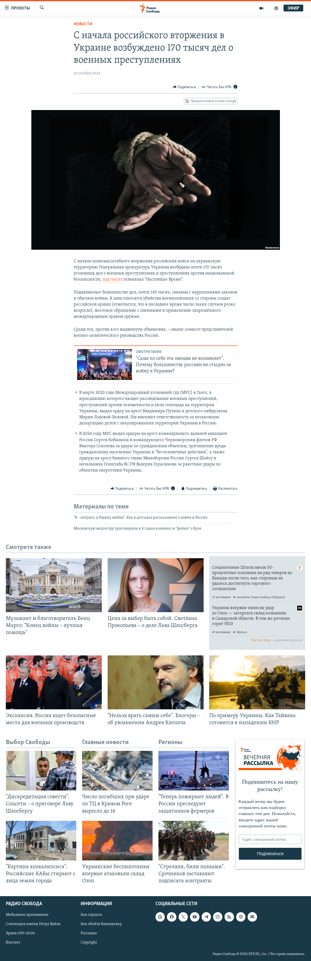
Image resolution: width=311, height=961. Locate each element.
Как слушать (91, 915)
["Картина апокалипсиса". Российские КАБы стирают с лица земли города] (41, 840)
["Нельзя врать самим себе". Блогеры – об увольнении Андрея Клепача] (156, 682)
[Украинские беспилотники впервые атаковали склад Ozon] (117, 840)
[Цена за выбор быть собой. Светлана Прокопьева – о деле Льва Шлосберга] (156, 585)
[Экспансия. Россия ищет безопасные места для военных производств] (54, 682)
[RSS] (229, 917)
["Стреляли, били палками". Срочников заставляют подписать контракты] (193, 840)
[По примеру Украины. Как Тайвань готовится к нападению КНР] (257, 682)
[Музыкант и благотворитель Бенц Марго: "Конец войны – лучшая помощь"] (54, 585)
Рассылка (89, 933)
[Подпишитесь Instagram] (217, 917)
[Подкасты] (240, 917)
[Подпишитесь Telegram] (206, 917)
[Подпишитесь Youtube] (194, 917)
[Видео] (261, 8)
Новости (83, 24)
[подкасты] (276, 8)
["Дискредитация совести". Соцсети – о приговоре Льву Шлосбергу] (41, 770)
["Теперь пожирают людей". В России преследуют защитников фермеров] (193, 770)
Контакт (13, 943)
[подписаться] (252, 917)
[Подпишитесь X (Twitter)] (183, 917)
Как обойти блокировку (101, 924)
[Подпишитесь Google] (160, 917)
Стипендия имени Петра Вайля (33, 924)
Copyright (89, 943)
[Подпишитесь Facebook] (171, 917)
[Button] (184, 87)
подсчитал (112, 279)
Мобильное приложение (27, 915)
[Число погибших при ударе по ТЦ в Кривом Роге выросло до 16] (117, 770)
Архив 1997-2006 (20, 933)
